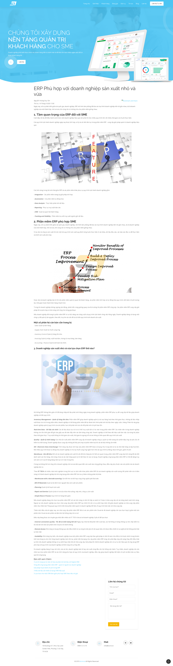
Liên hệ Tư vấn (157, 3)
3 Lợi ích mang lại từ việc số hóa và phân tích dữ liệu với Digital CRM (56, 562)
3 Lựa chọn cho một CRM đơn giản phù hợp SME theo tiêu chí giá (56, 573)
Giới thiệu (96, 4)
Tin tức (130, 4)
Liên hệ (144, 4)
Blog (137, 4)
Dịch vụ (123, 4)
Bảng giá (115, 4)
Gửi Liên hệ (113, 624)
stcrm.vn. (83, 661)
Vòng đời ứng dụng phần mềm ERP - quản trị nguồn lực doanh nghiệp (57, 565)
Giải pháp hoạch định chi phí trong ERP (47, 568)
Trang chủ (86, 4)
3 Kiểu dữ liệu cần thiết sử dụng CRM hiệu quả (49, 571)
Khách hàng (105, 4)
